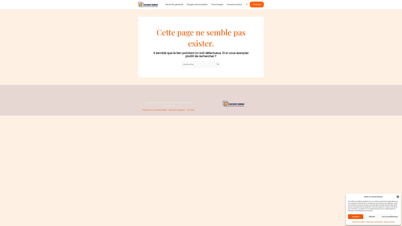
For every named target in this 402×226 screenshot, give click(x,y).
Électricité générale (174, 4)
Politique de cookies (358, 222)
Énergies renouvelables (197, 4)
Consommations (234, 4)
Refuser (372, 217)
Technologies (217, 4)
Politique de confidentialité (374, 222)
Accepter (355, 217)
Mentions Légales (389, 222)
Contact (190, 110)
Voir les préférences (390, 217)
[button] (398, 197)
